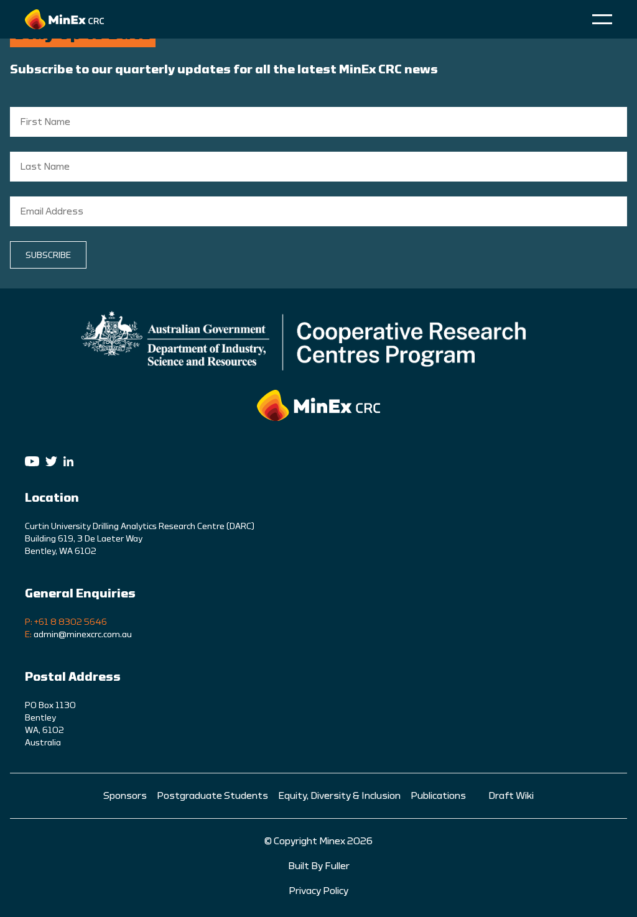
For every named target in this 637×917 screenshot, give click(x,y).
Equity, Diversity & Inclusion (339, 796)
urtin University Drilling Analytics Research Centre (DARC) (142, 526)
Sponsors (125, 796)
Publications (438, 796)
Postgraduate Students (212, 796)
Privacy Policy (318, 891)
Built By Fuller (319, 866)
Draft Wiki (511, 796)
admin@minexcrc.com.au (83, 634)
